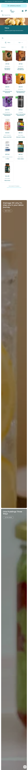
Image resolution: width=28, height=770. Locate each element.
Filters (9, 42)
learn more (7, 210)
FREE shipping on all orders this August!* (14, 1)
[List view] (26, 47)
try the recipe (8, 517)
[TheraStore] (12, 11)
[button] (25, 11)
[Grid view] (22, 47)
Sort (20, 42)
